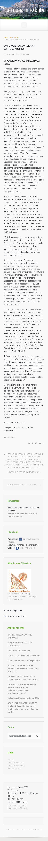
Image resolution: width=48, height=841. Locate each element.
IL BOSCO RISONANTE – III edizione (24, 655)
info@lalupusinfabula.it (17, 805)
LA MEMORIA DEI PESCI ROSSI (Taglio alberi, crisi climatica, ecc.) (23, 678)
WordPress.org (14, 768)
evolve (8, 830)
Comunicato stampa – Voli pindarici (24, 660)
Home (6, 37)
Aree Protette (14, 37)
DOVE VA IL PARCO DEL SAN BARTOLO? (23, 472)
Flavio (26, 54)
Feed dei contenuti (16, 762)
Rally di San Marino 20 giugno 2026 (23, 698)
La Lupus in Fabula (24, 10)
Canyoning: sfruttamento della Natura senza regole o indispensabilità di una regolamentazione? (22, 688)
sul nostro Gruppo (27, 548)
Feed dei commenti (16, 765)
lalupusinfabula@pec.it (17, 808)
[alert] (24, 616)
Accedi (11, 760)
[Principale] (24, 25)
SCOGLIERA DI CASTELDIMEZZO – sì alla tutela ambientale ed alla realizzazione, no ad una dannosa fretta (23, 707)
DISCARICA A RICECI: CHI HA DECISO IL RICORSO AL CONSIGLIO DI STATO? (23, 668)
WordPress (38, 830)
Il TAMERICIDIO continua (19, 651)
